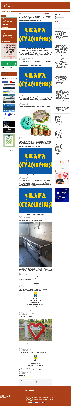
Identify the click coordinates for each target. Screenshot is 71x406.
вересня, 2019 (59, 123)
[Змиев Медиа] (9, 102)
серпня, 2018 (59, 135)
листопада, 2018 (59, 132)
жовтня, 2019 (59, 122)
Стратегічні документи (7, 21)
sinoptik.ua (13, 75)
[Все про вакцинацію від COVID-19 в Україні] (9, 111)
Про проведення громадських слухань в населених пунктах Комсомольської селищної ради (33, 289)
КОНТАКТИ (66, 10)
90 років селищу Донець (25, 316)
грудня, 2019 (59, 120)
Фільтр (47, 13)
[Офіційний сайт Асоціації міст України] (9, 105)
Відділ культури (6, 32)
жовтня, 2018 (59, 133)
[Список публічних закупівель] (9, 118)
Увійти (56, 21)
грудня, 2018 (59, 131)
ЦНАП (4, 36)
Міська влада (4, 22)
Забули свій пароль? (59, 24)
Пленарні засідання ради (7, 25)
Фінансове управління (7, 35)
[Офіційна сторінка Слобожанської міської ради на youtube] (13, 81)
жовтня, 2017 (59, 144)
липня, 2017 (58, 147)
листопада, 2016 (59, 155)
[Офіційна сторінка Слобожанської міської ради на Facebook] (5, 81)
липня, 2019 (58, 125)
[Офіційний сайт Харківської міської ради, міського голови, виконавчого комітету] (9, 85)
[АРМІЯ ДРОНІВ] (9, 130)
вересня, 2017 (59, 145)
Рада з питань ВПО (6, 40)
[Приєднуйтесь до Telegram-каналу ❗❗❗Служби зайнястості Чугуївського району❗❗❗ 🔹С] (9, 140)
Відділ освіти (5, 31)
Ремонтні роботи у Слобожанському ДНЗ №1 (31, 220)
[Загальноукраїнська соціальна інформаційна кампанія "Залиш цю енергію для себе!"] (9, 150)
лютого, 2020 (59, 118)
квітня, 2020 (58, 116)
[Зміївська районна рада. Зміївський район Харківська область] (9, 100)
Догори (68, 405)
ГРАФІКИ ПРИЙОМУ (58, 10)
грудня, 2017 (59, 142)
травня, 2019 (59, 126)
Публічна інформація (6, 27)
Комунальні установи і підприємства (7, 38)
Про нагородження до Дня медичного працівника (32, 352)
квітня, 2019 (58, 127)
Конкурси (5, 33)
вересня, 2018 (59, 134)
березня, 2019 (59, 128)
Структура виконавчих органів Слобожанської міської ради (9, 30)
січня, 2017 (58, 153)
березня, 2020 (59, 117)
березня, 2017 (59, 151)
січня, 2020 (58, 119)
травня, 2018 (59, 138)
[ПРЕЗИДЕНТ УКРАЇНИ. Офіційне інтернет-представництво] (9, 90)
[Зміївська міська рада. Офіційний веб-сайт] (9, 88)
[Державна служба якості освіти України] (9, 114)
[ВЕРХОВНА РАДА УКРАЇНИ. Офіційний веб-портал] (9, 92)
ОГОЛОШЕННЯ (48, 10)
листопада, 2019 (59, 121)
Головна (3, 18)
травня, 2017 (59, 149)
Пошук (3, 15)
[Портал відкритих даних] (9, 108)
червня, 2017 (59, 148)
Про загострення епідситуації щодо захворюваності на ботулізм (34, 107)
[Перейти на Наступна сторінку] (30, 377)
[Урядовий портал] (9, 95)
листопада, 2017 (59, 143)
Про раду (4, 20)
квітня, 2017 (58, 150)
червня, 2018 (59, 137)
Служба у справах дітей (8, 34)
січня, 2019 (58, 130)
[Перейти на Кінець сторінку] (32, 377)
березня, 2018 (59, 140)
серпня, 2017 (59, 146)
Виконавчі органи (5, 28)
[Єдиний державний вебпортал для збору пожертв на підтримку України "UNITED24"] (9, 124)
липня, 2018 (58, 136)
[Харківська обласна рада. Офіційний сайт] (9, 97)
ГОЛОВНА (35, 10)
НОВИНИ (41, 10)
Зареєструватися (59, 23)
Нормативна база (5, 24)
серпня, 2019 (59, 124)
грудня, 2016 (59, 154)
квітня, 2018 (58, 139)
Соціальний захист (6, 41)
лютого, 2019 (59, 129)
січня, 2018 (58, 141)
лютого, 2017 (59, 152)
